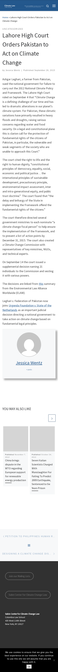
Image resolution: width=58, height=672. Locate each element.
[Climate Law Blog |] (24, 5)
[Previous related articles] (44, 418)
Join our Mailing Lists (19, 576)
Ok (29, 666)
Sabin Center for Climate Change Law (28, 594)
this (41, 284)
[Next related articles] (52, 418)
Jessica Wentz (12, 70)
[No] (54, 660)
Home (5, 17)
